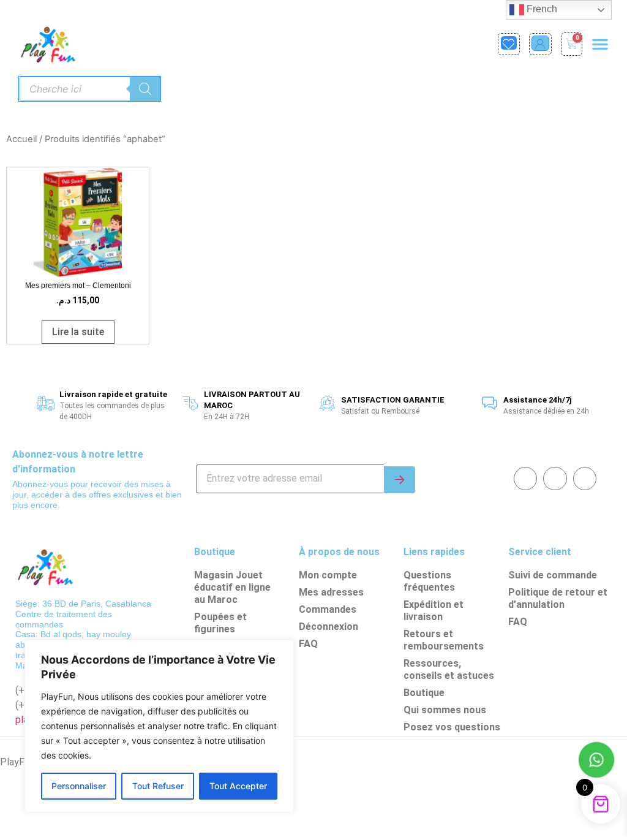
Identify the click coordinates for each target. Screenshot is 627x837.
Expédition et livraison (434, 611)
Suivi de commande (552, 575)
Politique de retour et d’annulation (557, 598)
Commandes (327, 609)
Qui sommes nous (445, 710)
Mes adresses (331, 592)
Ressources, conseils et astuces (449, 669)
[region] (159, 726)
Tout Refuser (158, 786)
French (540, 9)
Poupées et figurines (220, 623)
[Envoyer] (399, 479)
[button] (600, 44)
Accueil (21, 139)
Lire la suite (78, 332)
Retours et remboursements (444, 640)
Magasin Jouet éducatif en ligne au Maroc (232, 587)
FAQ (308, 644)
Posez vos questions (452, 727)
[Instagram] (584, 478)
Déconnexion (328, 626)
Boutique (424, 693)
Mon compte (328, 575)
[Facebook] (525, 478)
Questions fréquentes (429, 581)
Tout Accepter (238, 786)
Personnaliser (78, 786)
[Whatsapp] (554, 478)
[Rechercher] (145, 89)
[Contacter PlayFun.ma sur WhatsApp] (596, 761)
